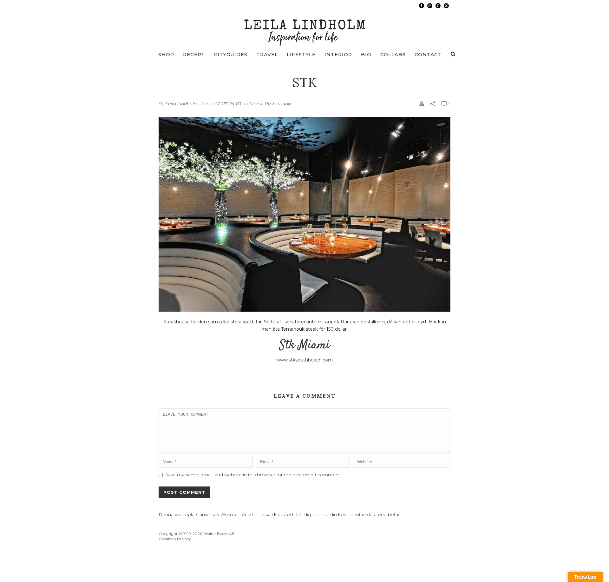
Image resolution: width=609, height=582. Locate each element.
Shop (166, 54)
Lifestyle (301, 54)
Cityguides (230, 54)
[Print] (421, 103)
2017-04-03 (229, 103)
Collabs (393, 54)
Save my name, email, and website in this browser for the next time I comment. (253, 475)
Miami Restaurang (270, 103)
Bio (366, 54)
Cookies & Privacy (175, 538)
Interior (338, 54)
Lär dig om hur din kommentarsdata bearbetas (348, 514)
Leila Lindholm (182, 103)
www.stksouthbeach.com (304, 360)
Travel (267, 54)
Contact (428, 54)
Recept (194, 54)
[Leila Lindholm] (304, 28)
